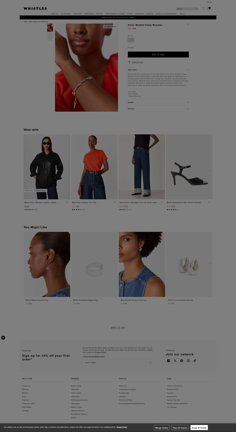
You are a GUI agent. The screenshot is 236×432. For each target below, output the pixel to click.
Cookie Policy (122, 427)
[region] (118, 427)
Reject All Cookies (180, 428)
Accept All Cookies (199, 428)
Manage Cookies (161, 428)
